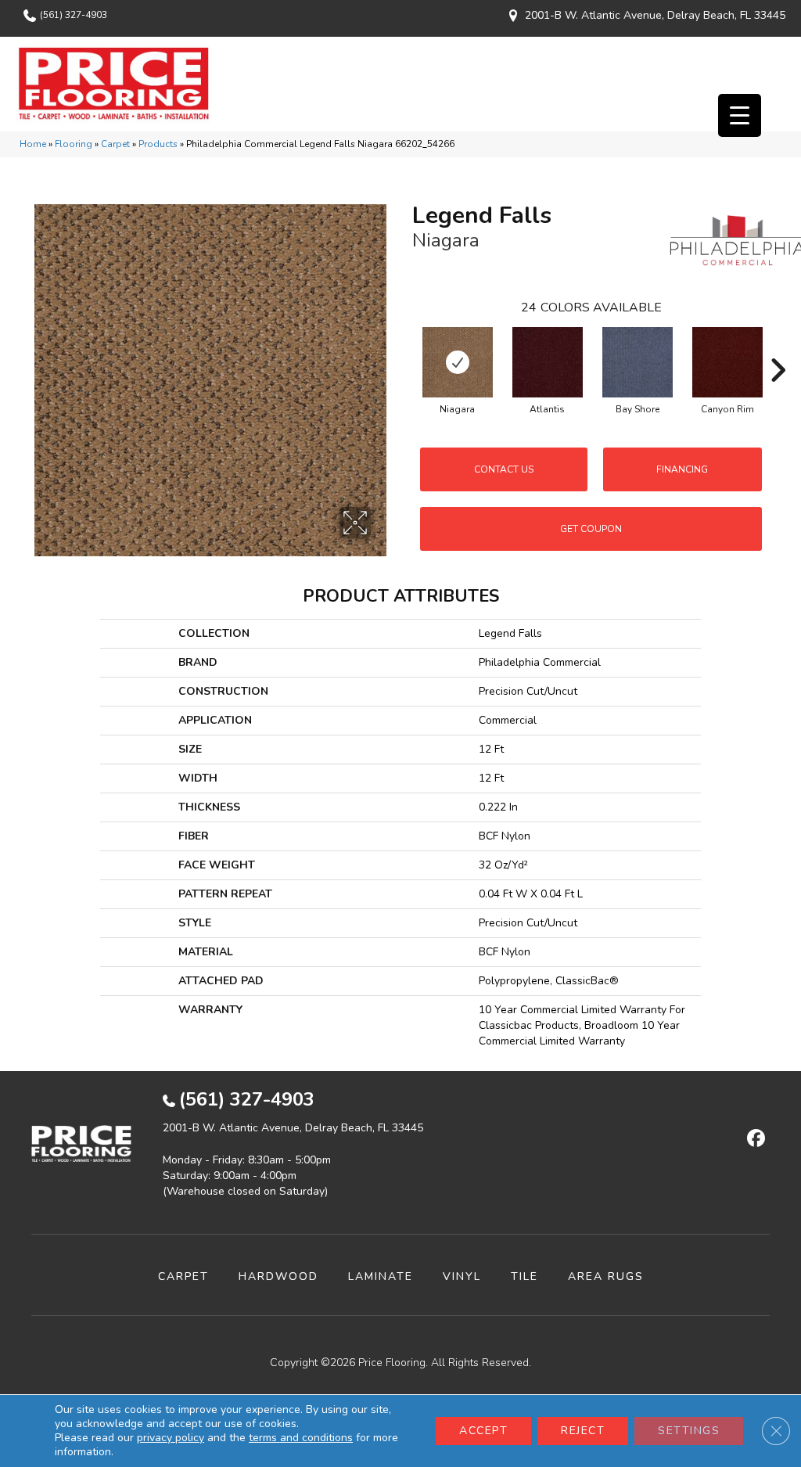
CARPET (183, 1276)
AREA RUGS (606, 1276)
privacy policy (170, 1437)
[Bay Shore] (637, 362)
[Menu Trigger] (739, 115)
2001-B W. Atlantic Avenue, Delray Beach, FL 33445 (655, 15)
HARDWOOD (278, 1276)
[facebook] (753, 1139)
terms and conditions (301, 1437)
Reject (583, 1430)
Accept (483, 1430)
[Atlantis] (547, 362)
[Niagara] (457, 362)
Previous (404, 346)
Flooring (73, 144)
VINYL (462, 1276)
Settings (689, 1430)
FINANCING (682, 469)
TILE (524, 1276)
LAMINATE (380, 1276)
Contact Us (503, 469)
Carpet (115, 144)
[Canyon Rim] (727, 362)
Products (158, 144)
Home (33, 144)
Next (777, 346)
